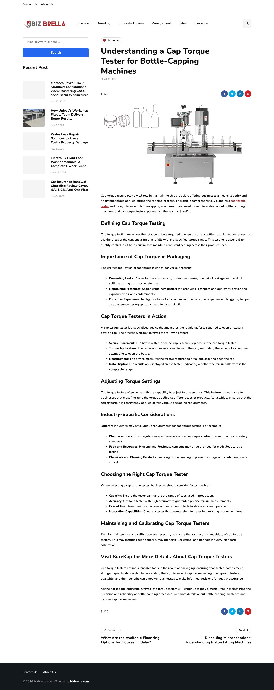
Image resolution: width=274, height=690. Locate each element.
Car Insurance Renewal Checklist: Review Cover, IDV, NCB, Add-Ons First (69, 185)
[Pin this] (248, 93)
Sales (182, 23)
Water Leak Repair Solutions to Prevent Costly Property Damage (69, 138)
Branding (103, 23)
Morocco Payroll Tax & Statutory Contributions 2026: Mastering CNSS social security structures (69, 89)
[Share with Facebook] (224, 93)
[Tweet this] (232, 93)
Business (83, 23)
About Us (47, 4)
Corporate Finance (131, 23)
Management (161, 23)
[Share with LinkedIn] (240, 93)
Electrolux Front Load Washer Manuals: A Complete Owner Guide (68, 162)
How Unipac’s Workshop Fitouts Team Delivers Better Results (69, 114)
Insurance (201, 23)
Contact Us (30, 4)
